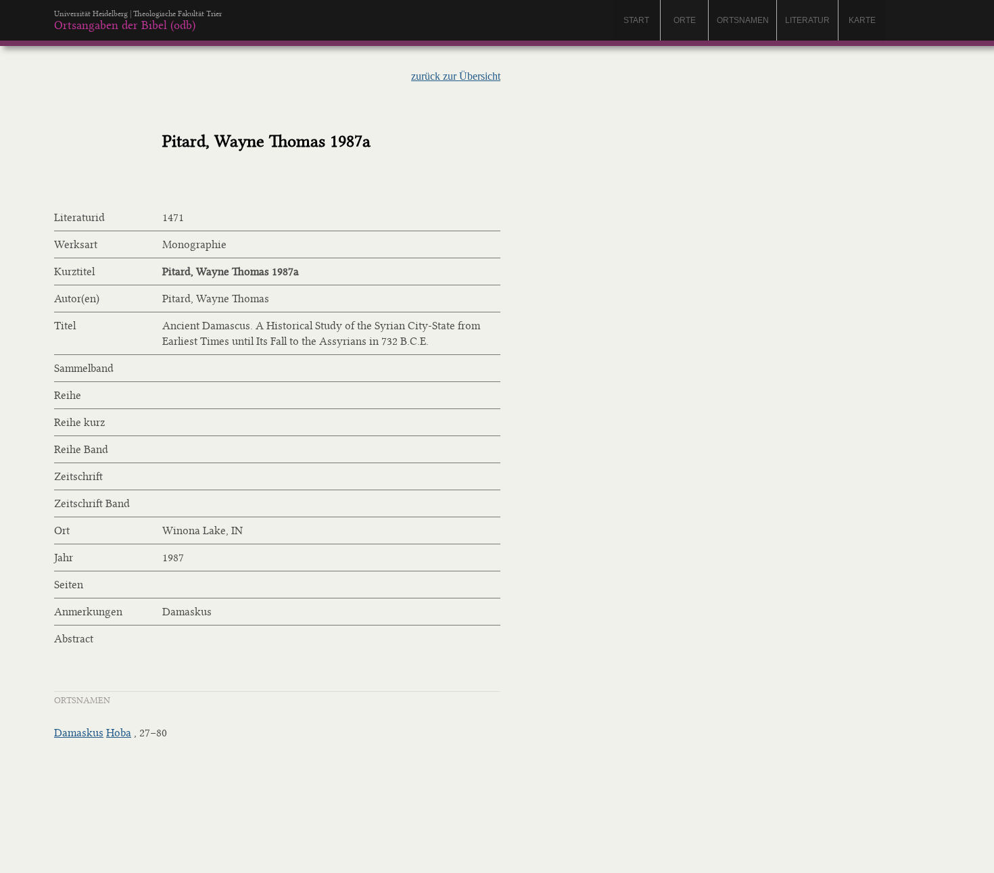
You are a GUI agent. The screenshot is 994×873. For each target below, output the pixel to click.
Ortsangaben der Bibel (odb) (124, 25)
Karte (862, 20)
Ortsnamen (743, 20)
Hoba (118, 732)
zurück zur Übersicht (455, 76)
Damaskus (78, 732)
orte (684, 20)
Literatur (807, 20)
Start (636, 20)
